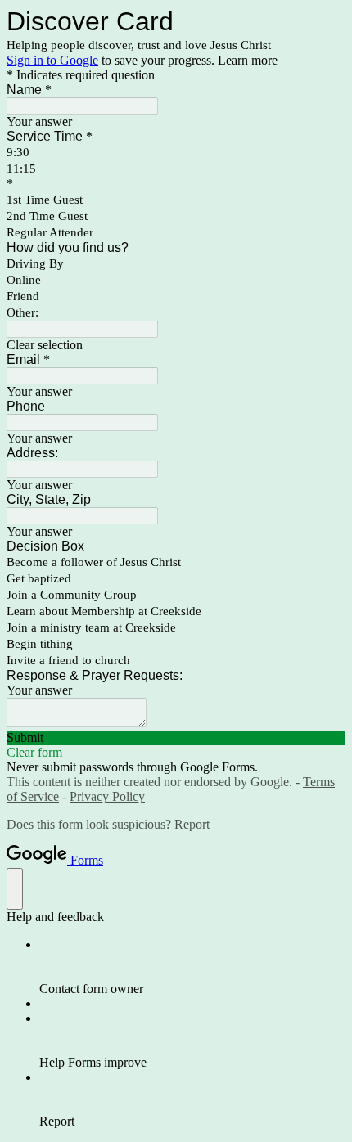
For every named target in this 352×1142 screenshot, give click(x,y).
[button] (176, 345)
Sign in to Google (52, 60)
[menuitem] (192, 966)
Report (192, 824)
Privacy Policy (107, 796)
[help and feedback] (15, 889)
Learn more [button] (248, 60)
